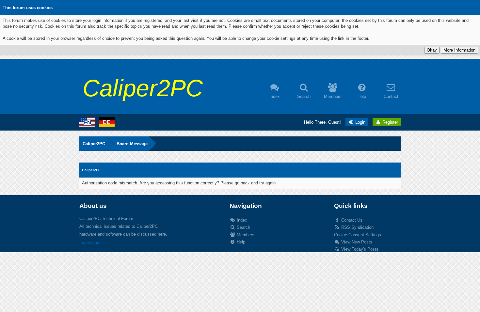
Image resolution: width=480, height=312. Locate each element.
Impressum (90, 243)
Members (244, 234)
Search (242, 227)
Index (241, 220)
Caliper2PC (94, 143)
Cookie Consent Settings (357, 234)
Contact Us (351, 220)
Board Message (132, 143)
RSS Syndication (357, 227)
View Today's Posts (359, 249)
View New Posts (356, 242)
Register (389, 122)
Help (240, 242)
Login (359, 122)
